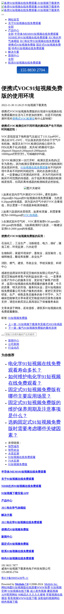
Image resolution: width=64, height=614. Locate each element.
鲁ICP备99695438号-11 (14, 578)
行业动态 (13, 347)
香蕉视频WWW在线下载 (22, 598)
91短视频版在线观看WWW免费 (31, 587)
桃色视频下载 (9, 601)
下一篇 (32, 327)
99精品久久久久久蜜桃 (31, 594)
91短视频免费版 (17, 317)
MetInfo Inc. (51, 584)
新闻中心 (13, 340)
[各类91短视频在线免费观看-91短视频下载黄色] (32, 6)
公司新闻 (13, 344)
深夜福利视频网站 (49, 598)
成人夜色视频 (38, 591)
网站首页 (13, 19)
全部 (11, 26)
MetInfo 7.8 (22, 584)
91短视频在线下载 (18, 591)
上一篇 (35, 324)
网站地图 (6, 587)
